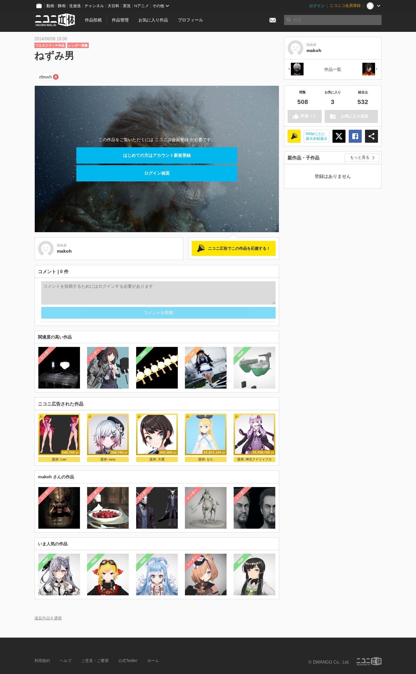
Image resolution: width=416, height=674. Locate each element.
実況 (127, 6)
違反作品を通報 (48, 618)
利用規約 (42, 660)
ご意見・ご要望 (95, 660)
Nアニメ (141, 6)
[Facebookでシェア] (355, 136)
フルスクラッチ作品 (50, 45)
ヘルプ (66, 660)
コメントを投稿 (158, 312)
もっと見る (360, 157)
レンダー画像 (78, 45)
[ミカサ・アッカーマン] (370, 69)
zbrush (45, 76)
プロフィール (190, 20)
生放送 (75, 6)
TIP (192, 354)
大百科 (113, 6)
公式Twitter (127, 660)
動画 (50, 6)
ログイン (317, 6)
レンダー (45, 354)
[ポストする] (338, 136)
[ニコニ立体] (369, 661)
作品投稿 (93, 20)
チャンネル (94, 6)
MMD (143, 354)
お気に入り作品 (153, 20)
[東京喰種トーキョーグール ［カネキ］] (295, 69)
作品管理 (120, 20)
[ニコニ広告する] (294, 136)
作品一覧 (332, 69)
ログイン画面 (157, 173)
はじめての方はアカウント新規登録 (157, 155)
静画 (62, 6)
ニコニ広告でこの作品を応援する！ (239, 248)
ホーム (153, 660)
